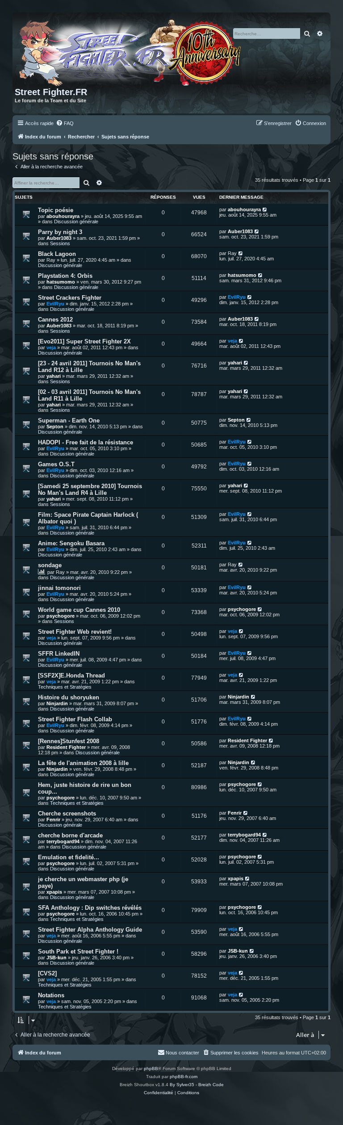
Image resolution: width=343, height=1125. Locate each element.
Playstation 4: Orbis (65, 275)
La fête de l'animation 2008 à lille (83, 763)
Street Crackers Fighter (69, 297)
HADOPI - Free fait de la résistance (85, 442)
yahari (53, 376)
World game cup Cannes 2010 (79, 609)
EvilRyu (55, 303)
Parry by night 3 (60, 232)
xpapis (54, 892)
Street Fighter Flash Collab (75, 719)
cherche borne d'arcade (70, 835)
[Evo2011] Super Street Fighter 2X (84, 341)
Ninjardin (57, 703)
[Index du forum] (131, 51)
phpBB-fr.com (183, 1076)
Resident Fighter (66, 747)
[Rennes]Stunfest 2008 (68, 741)
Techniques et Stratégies (65, 687)
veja (51, 347)
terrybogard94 (62, 841)
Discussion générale (76, 221)
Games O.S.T (56, 464)
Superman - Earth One (69, 420)
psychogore (60, 616)
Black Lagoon (57, 254)
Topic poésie (55, 210)
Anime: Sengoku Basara (71, 543)
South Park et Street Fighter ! (78, 951)
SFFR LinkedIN (58, 653)
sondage (50, 565)
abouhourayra (62, 216)
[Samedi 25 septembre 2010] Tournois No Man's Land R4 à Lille (90, 489)
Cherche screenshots (67, 813)
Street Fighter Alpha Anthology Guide (90, 929)
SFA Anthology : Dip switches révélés (90, 907)
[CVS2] (47, 973)
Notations (51, 995)
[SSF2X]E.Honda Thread (71, 675)
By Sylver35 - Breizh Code (197, 1084)
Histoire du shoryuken (68, 697)
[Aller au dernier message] (265, 209)
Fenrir (53, 819)
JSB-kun (56, 957)
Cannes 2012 (55, 319)
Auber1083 (58, 238)
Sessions (60, 243)
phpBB (151, 1068)
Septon (54, 426)
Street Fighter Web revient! (75, 631)
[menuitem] (65, 123)
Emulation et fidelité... (68, 857)
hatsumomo (60, 281)
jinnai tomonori (59, 588)
